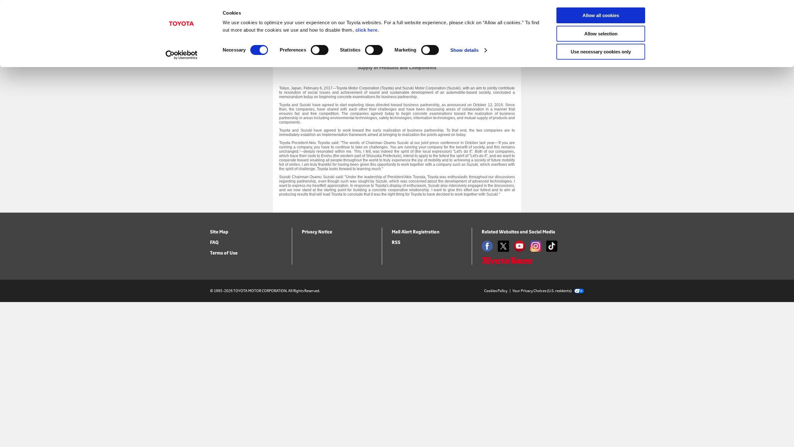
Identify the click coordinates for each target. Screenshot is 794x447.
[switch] (319, 50)
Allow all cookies (600, 15)
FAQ (214, 242)
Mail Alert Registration (415, 231)
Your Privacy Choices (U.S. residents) (542, 290)
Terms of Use (224, 253)
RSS (396, 242)
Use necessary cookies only (601, 51)
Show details (464, 50)
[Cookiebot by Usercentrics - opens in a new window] (181, 55)
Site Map (219, 231)
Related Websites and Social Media (518, 231)
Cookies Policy (495, 290)
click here (366, 30)
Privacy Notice (317, 231)
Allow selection (601, 33)
